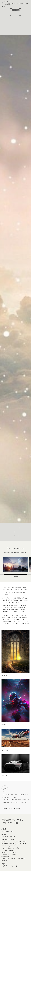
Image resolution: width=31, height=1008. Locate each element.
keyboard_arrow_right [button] (29, 567)
